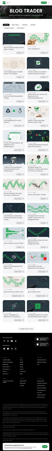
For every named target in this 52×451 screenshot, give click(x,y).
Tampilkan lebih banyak (26, 329)
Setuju (45, 446)
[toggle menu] (48, 3)
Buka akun (44, 2)
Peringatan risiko (7, 433)
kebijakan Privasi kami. (27, 448)
